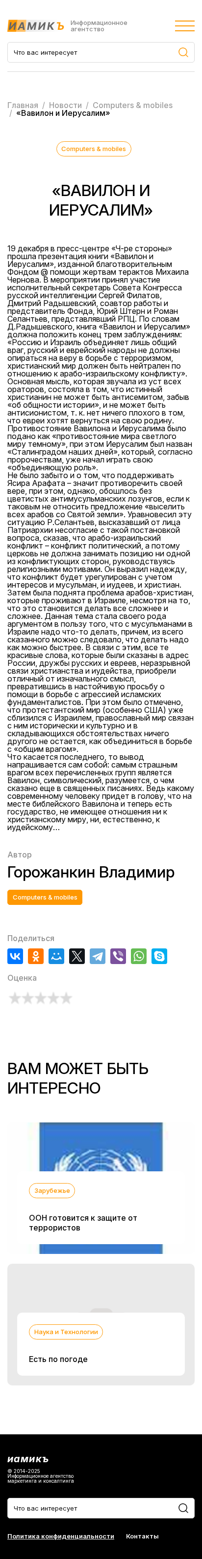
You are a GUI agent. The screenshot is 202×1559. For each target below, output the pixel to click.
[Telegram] (97, 956)
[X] (77, 956)
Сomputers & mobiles (93, 149)
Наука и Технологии (66, 1332)
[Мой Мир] (56, 956)
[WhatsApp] (139, 956)
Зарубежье (52, 1190)
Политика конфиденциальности (60, 1536)
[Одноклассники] (36, 956)
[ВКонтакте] (15, 956)
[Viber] (118, 956)
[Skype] (159, 956)
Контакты (142, 1536)
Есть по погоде (58, 1359)
